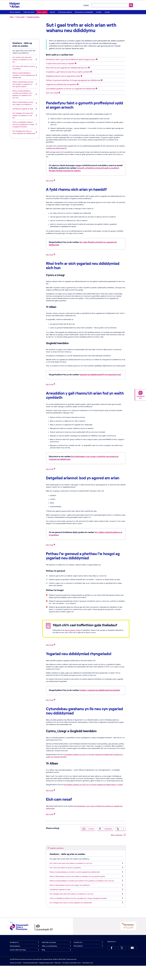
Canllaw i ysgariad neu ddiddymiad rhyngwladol (99, 690)
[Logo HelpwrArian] (15, 5)
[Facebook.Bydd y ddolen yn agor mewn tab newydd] (112, 948)
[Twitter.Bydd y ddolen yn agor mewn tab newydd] (122, 948)
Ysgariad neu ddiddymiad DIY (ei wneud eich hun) (100, 374)
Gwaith (107, 12)
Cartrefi (52, 12)
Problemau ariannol (65, 12)
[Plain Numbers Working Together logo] (128, 926)
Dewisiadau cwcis (87, 963)
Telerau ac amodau (16, 963)
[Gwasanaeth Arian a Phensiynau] (19, 926)
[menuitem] (15, 12)
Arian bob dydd (28, 12)
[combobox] (110, 5)
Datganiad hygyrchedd (46, 963)
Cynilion (99, 12)
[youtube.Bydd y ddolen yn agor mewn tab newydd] (132, 948)
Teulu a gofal (41, 12)
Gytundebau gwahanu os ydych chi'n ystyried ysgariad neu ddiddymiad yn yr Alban (93, 784)
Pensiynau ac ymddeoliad (84, 12)
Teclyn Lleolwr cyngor (73, 630)
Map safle (58, 963)
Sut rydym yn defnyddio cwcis (71, 963)
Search (131, 5)
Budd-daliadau (15, 12)
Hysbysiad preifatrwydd (30, 963)
